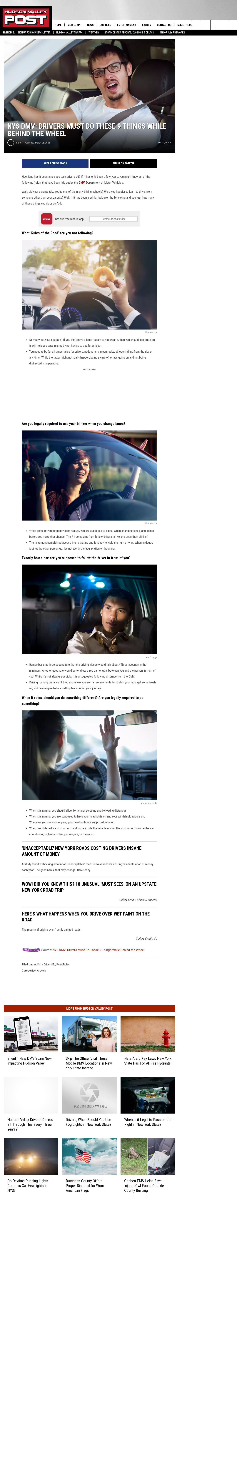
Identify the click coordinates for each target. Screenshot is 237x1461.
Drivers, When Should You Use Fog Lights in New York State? (88, 1122)
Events (146, 24)
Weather (94, 32)
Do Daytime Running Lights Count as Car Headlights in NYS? (27, 1186)
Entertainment (126, 24)
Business (105, 24)
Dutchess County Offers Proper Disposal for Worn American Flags (85, 1186)
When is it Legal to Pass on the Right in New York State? (147, 1122)
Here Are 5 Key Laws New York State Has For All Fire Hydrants (147, 1060)
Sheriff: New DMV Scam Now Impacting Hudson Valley (29, 1060)
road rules (63, 964)
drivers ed (49, 964)
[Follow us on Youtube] (224, 25)
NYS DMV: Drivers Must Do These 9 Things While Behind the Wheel (98, 950)
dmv (40, 964)
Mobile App (74, 24)
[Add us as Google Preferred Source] (205, 25)
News (90, 24)
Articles (41, 970)
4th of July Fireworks (172, 32)
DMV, (82, 182)
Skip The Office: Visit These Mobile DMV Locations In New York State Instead (89, 1063)
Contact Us (164, 24)
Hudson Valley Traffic (69, 32)
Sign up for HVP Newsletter (34, 32)
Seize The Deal (186, 24)
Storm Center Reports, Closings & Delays (129, 32)
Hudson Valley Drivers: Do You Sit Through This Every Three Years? (30, 1124)
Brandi (19, 142)
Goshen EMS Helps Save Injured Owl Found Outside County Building (144, 1186)
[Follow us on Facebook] (215, 25)
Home (58, 24)
